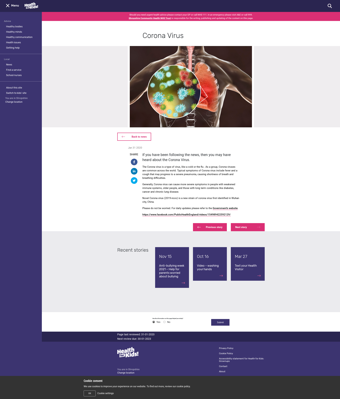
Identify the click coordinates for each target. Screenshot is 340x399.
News (9, 64)
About (222, 371)
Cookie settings (105, 393)
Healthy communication (19, 37)
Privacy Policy (226, 348)
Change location (13, 101)
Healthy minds (14, 31)
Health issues (13, 42)
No (168, 322)
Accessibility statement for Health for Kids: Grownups (241, 359)
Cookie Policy (226, 353)
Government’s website (225, 208)
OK (89, 393)
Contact (223, 366)
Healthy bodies (14, 26)
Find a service (13, 69)
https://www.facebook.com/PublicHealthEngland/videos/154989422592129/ (186, 214)
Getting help (13, 47)
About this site (14, 87)
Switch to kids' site (16, 93)
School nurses (14, 75)
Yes (158, 322)
